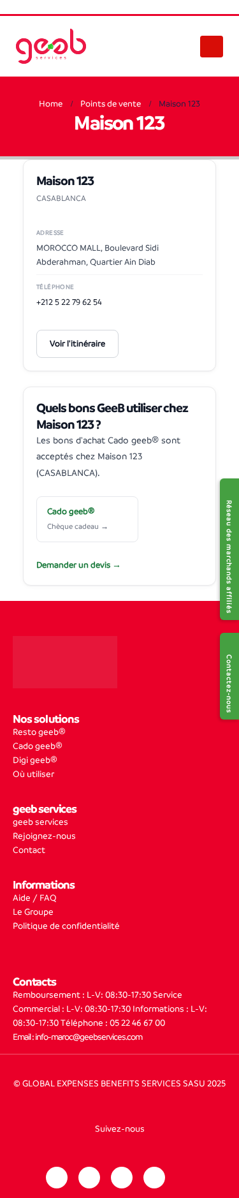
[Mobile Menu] (211, 46)
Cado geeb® (37, 746)
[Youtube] (154, 1177)
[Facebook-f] (122, 1177)
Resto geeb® (39, 732)
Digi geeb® (35, 760)
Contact (29, 850)
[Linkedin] (57, 1177)
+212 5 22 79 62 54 (69, 302)
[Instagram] (89, 1177)
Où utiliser (33, 774)
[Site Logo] (51, 46)
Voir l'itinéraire (77, 343)
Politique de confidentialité (66, 926)
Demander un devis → (78, 565)
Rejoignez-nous (44, 836)
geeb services (40, 822)
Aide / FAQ (35, 898)
